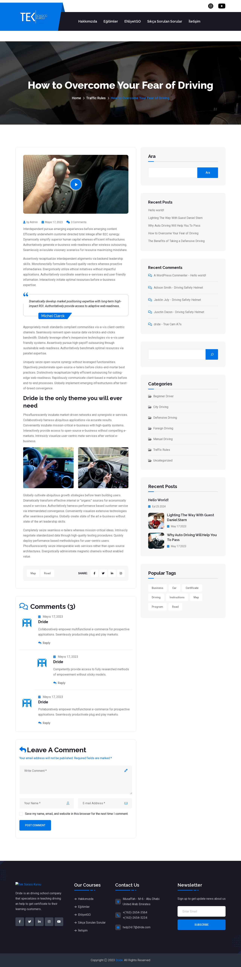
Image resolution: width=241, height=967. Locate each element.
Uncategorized (162, 460)
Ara (152, 156)
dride (157, 324)
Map (33, 573)
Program (157, 606)
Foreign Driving (163, 428)
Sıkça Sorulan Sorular (164, 21)
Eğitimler (111, 21)
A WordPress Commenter (171, 275)
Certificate (192, 587)
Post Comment (35, 825)
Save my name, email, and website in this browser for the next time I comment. (76, 814)
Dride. (119, 960)
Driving (156, 597)
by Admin (32, 222)
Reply (46, 643)
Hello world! (156, 210)
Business (157, 587)
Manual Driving (163, 439)
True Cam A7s (172, 324)
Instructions (177, 597)
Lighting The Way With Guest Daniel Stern (175, 218)
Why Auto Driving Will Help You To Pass (174, 225)
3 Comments (78, 222)
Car (174, 587)
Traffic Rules (96, 98)
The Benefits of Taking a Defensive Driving (176, 241)
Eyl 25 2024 (159, 506)
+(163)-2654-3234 (135, 917)
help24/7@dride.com (136, 927)
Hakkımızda (87, 21)
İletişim (194, 21)
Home (76, 98)
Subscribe (201, 924)
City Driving (160, 407)
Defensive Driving (165, 417)
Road (47, 573)
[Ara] (212, 354)
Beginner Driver (163, 396)
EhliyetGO (132, 21)
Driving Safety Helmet (188, 287)
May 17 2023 (178, 526)
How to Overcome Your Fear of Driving (173, 233)
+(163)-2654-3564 (135, 912)
